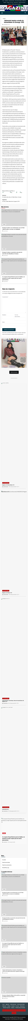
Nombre (4, 314)
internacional (11, 0)
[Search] (25, 13)
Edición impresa (22, 2)
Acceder (4, 859)
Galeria (9, 4)
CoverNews (13, 1018)
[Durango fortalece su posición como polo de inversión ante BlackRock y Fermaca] (14, 242)
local (3, 0)
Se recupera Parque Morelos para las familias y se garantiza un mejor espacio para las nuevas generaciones (13, 278)
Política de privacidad (16, 4)
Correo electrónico (17, 315)
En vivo (11, 2)
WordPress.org (5, 867)
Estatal (8, 2)
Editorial (24, 0)
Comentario (5, 297)
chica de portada (18, 0)
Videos (4, 2)
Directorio (16, 2)
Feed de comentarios (7, 865)
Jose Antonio (5, 24)
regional (6, 0)
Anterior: (11, 196)
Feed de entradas (6, 862)
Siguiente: (11, 200)
